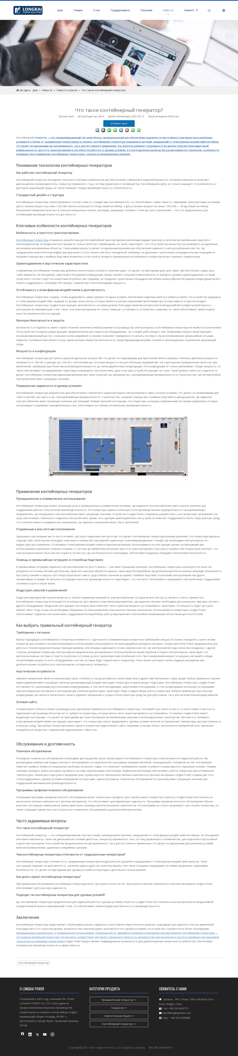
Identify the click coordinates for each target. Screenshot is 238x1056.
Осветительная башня (118, 1015)
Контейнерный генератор (33, 962)
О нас (96, 10)
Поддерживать (120, 10)
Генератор (117, 1007)
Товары (78, 10)
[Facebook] (22, 1035)
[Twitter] (37, 1035)
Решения (146, 10)
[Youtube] (45, 1035)
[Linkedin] (30, 1035)
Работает (173, 116)
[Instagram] (52, 1035)
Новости (168, 10)
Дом (60, 10)
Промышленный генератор (117, 999)
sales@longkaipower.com (176, 1013)
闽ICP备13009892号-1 (161, 1047)
